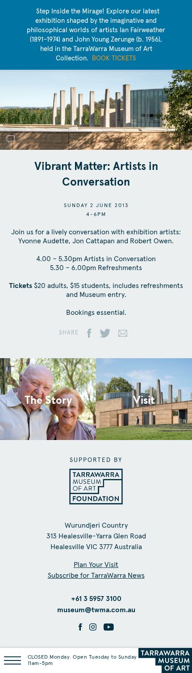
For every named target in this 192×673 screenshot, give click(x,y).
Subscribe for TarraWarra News (96, 575)
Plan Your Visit (96, 564)
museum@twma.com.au (96, 610)
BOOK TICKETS (114, 58)
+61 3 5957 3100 (96, 598)
